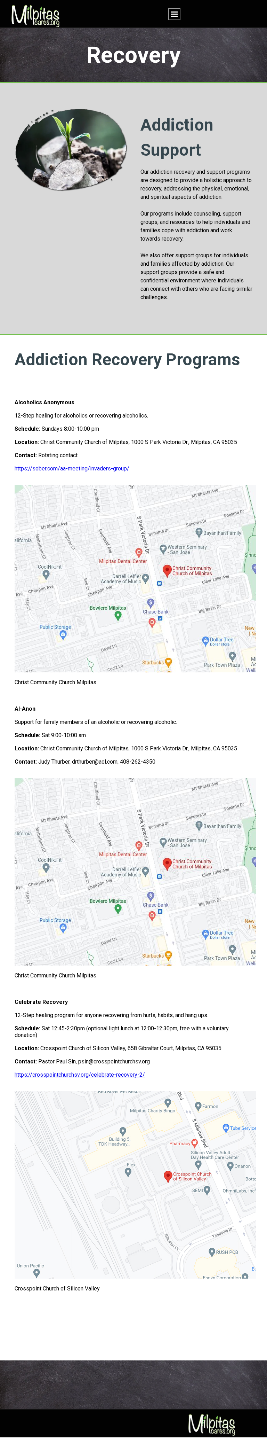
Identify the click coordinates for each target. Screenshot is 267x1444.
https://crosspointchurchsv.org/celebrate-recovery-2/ (80, 1074)
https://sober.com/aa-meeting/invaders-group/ (72, 468)
